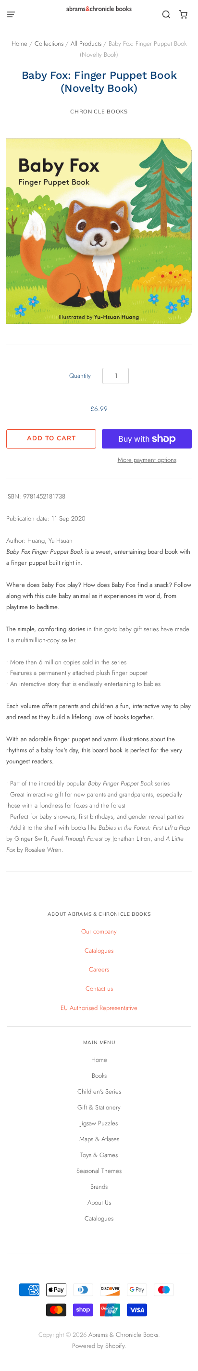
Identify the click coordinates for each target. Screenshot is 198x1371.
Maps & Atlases (99, 1139)
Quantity (80, 375)
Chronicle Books (98, 111)
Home (19, 43)
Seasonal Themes (99, 1170)
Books (99, 1075)
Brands (99, 1186)
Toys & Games (99, 1154)
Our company (99, 931)
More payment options (147, 459)
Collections (49, 43)
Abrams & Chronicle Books (123, 1334)
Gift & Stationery (99, 1107)
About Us (99, 1202)
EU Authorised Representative (99, 1007)
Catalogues (99, 950)
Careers (99, 969)
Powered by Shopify (98, 1345)
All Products (86, 43)
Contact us (99, 988)
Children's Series (99, 1091)
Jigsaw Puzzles (99, 1123)
